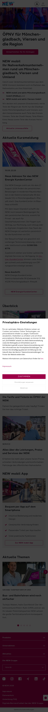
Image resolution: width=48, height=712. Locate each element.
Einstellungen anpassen (24, 382)
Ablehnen (24, 388)
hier (41, 359)
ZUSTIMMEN (24, 377)
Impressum (6, 366)
